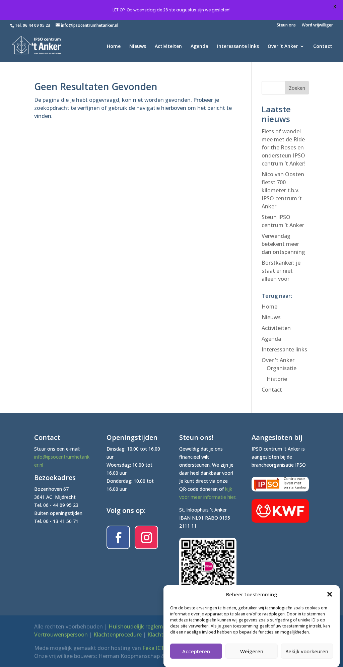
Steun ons (286, 25)
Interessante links (238, 46)
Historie (277, 379)
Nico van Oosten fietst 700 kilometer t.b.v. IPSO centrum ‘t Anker (283, 190)
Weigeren (251, 651)
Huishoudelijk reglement (140, 626)
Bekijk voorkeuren (306, 651)
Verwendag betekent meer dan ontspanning (283, 244)
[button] (329, 594)
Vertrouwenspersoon (61, 634)
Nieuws (137, 46)
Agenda (199, 46)
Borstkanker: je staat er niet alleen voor (281, 270)
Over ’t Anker (283, 46)
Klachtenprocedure (117, 634)
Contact (322, 46)
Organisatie (281, 368)
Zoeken (297, 88)
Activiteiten (168, 46)
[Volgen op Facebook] (118, 537)
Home (114, 46)
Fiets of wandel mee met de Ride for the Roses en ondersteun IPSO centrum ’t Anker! (283, 147)
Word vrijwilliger (317, 25)
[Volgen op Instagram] (146, 537)
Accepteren (196, 651)
